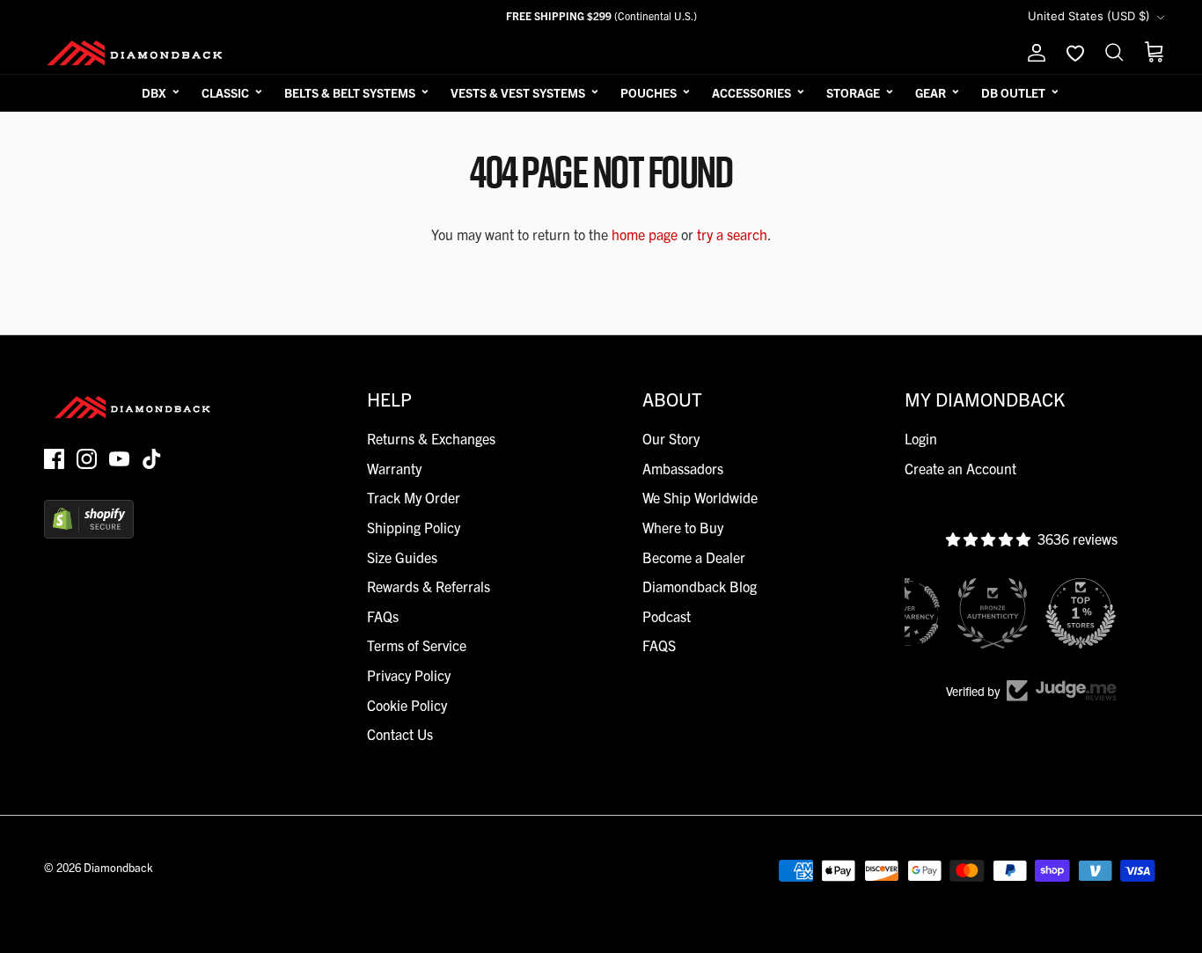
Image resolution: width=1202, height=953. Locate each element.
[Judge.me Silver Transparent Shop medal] (904, 613)
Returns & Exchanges (431, 438)
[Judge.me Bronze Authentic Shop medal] (992, 613)
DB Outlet (1013, 92)
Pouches (648, 92)
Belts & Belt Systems (349, 92)
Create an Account (960, 468)
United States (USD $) (1089, 16)
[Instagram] (87, 459)
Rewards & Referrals (428, 586)
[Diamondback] (134, 53)
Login (921, 438)
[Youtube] (119, 459)
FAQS (659, 645)
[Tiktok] (152, 459)
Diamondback (118, 867)
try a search (732, 234)
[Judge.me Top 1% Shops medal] (1080, 613)
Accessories (751, 92)
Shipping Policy (413, 527)
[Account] (1033, 52)
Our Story (671, 438)
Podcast (666, 616)
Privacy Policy (409, 675)
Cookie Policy (407, 705)
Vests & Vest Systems (518, 92)
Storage (853, 92)
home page (645, 234)
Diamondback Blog (699, 586)
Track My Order (413, 497)
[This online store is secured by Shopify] (89, 532)
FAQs (383, 616)
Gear (930, 92)
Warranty (394, 468)
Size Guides (402, 557)
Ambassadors (682, 468)
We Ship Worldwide (700, 497)
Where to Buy (682, 527)
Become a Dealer (693, 557)
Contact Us (400, 734)
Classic (225, 92)
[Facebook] (54, 459)
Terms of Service (416, 645)
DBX (154, 92)
